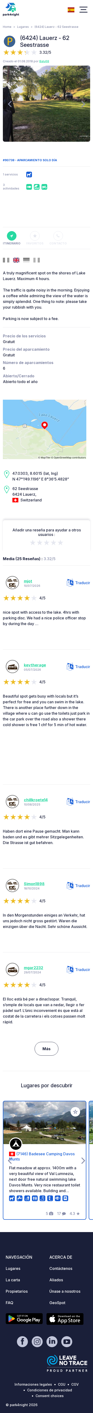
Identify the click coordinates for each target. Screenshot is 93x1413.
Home (7, 27)
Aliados (56, 1279)
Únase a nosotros (64, 1291)
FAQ (9, 1302)
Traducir (82, 582)
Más (46, 1048)
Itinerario (12, 243)
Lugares (23, 27)
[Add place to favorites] (75, 1112)
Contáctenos (60, 1268)
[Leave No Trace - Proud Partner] (67, 1363)
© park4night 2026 (21, 1405)
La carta (13, 1279)
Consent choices (50, 1396)
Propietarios (17, 1291)
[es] (71, 9)
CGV (75, 1384)
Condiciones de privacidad (49, 1390)
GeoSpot (57, 1302)
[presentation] (10, 103)
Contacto (58, 243)
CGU (61, 1384)
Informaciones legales (33, 1384)
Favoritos (34, 243)
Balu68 (44, 61)
